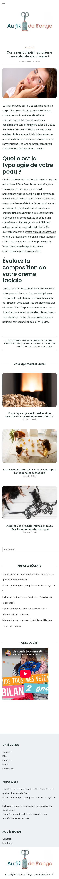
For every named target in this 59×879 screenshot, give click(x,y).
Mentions (7, 842)
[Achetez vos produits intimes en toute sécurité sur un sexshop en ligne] (29, 502)
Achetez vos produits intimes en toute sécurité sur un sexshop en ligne (29, 527)
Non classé (8, 768)
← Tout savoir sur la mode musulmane (27, 340)
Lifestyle (29, 48)
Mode (5, 764)
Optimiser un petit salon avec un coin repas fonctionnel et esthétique (29, 471)
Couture (6, 751)
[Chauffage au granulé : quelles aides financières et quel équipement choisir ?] (29, 389)
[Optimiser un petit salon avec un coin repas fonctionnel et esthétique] (29, 445)
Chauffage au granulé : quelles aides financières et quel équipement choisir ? (29, 415)
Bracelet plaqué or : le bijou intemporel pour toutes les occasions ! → (30, 345)
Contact (6, 838)
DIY (4, 756)
